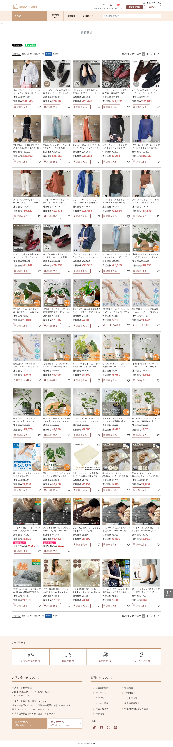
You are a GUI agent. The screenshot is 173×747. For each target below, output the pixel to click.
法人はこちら (88, 16)
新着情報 (71, 16)
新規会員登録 (134, 7)
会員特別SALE (55, 16)
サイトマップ (130, 698)
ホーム (3, 23)
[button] (159, 54)
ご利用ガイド (130, 693)
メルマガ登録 (102, 703)
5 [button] (154, 54)
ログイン (152, 7)
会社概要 (128, 687)
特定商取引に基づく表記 (136, 709)
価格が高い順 (39, 54)
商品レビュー (102, 709)
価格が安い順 (27, 54)
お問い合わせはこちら (23, 723)
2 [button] (147, 54)
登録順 (55, 54)
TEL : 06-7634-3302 (21, 696)
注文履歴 (100, 714)
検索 (159, 16)
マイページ (101, 693)
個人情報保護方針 (133, 703)
